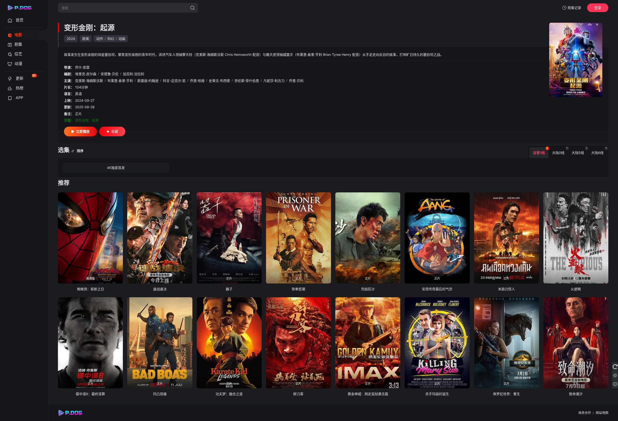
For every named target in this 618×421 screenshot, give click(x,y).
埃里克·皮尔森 (85, 74)
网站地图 (602, 412)
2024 (71, 38)
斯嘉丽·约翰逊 (148, 81)
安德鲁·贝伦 (110, 74)
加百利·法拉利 (133, 74)
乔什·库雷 (82, 67)
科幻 (110, 38)
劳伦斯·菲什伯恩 (246, 81)
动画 (122, 38)
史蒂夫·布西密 (219, 81)
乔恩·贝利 (296, 81)
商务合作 (584, 412)
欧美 (85, 38)
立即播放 (83, 131)
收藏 (114, 131)
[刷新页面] (615, 366)
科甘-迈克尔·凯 (174, 81)
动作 (99, 38)
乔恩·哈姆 (197, 81)
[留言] (615, 384)
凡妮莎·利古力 (274, 81)
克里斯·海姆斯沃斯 (89, 81)
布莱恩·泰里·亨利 (120, 81)
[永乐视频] (21, 8)
